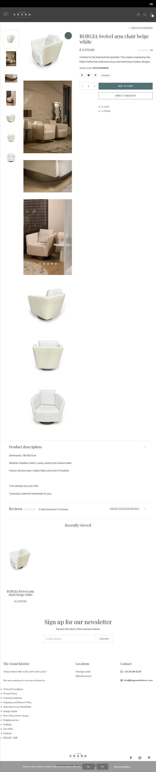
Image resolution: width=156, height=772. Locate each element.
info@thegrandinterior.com (138, 680)
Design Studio (10, 711)
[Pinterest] (149, 758)
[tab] (78, 446)
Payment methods (12, 698)
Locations (82, 664)
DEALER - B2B (10, 737)
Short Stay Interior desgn (16, 715)
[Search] (145, 14)
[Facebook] (131, 758)
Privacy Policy (10, 693)
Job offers (8, 729)
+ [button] (94, 86)
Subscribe (104, 638)
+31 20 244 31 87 (132, 671)
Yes (88, 766)
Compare (105, 75)
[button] (6, 14)
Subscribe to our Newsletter (17, 706)
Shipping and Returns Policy (17, 702)
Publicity (7, 724)
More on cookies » (122, 766)
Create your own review (124, 508)
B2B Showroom (84, 676)
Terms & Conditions (13, 689)
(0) (151, 50)
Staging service (11, 720)
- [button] (83, 86)
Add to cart (125, 86)
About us (40, 680)
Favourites (68, 35)
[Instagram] (139, 758)
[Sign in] (138, 14)
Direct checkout (125, 95)
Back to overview (142, 27)
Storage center (83, 671)
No (102, 766)
